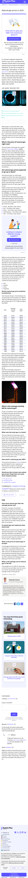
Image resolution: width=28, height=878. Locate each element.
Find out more (15, 39)
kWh (18, 462)
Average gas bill (7, 480)
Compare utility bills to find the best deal (14, 656)
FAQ (4, 117)
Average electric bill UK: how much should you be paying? (14, 677)
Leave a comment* (7, 703)
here (15, 720)
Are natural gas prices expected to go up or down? (13, 113)
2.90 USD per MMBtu (12, 149)
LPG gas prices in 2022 (14, 636)
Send (14, 714)
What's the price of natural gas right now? (11, 111)
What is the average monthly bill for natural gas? (12, 115)
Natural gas (16, 740)
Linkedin (5, 583)
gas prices (5, 72)
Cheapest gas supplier (9, 482)
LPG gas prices (7, 479)
